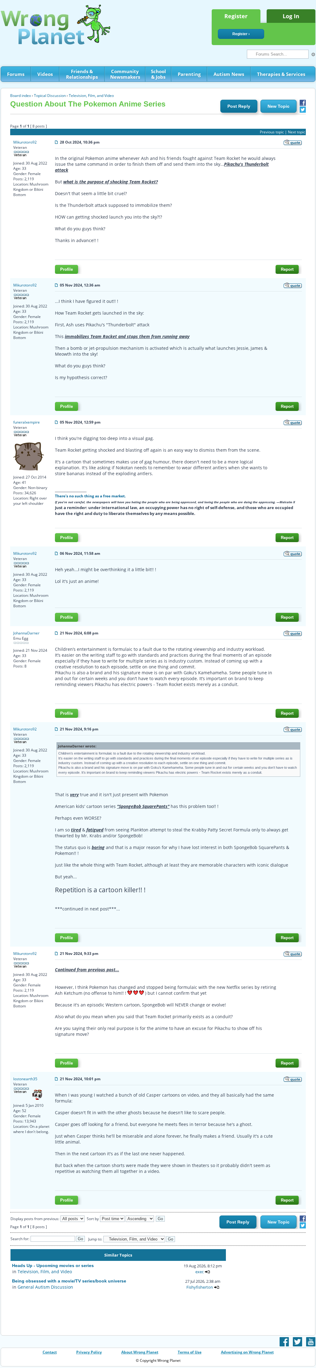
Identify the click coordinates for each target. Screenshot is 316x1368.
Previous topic (272, 132)
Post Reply (238, 106)
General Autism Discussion (45, 1287)
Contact (50, 1352)
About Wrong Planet (139, 1352)
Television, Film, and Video (91, 95)
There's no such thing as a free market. (90, 495)
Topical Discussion (50, 95)
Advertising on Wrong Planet (247, 1352)
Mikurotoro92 (25, 142)
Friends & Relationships (82, 74)
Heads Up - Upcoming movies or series (53, 1265)
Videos (45, 74)
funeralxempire (26, 422)
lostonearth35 (25, 1078)
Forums (15, 74)
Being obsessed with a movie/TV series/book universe (69, 1280)
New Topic (278, 106)
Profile (66, 269)
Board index (20, 95)
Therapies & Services (281, 74)
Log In (291, 16)
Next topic (296, 132)
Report (287, 269)
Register (235, 16)
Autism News (229, 74)
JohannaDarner (26, 633)
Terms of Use (190, 1352)
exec (199, 1271)
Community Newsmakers (125, 74)
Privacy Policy (89, 1352)
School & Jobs (158, 74)
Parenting (189, 74)
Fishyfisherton (199, 1287)
